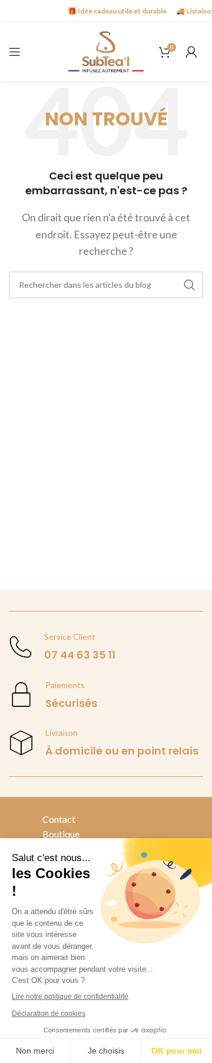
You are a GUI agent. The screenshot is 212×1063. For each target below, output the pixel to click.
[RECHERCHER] (189, 284)
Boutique (61, 833)
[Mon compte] (191, 52)
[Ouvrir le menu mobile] (14, 52)
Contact (58, 819)
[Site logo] (106, 50)
